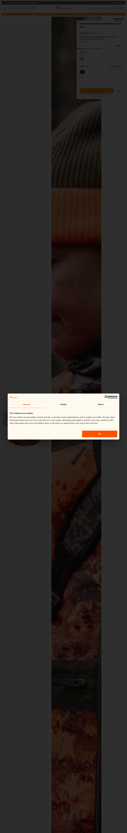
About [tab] (100, 404)
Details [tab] (64, 404)
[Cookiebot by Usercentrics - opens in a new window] (106, 397)
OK (99, 434)
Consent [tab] (26, 404)
